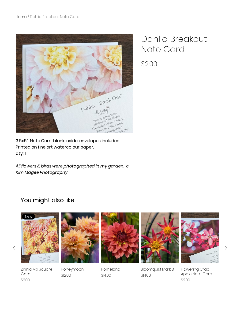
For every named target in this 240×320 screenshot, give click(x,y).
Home (21, 16)
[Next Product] (226, 248)
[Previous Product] (14, 248)
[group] (120, 247)
